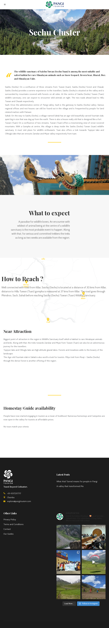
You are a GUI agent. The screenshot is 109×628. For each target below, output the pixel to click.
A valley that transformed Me (70, 486)
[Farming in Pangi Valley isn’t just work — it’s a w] (94, 587)
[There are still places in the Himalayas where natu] (68, 537)
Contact (7, 529)
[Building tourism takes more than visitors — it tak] (94, 537)
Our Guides (8, 534)
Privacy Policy (9, 519)
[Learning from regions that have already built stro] (68, 562)
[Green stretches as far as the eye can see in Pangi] (68, 587)
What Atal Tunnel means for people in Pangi (76, 481)
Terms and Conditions (13, 524)
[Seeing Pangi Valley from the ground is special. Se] (94, 562)
